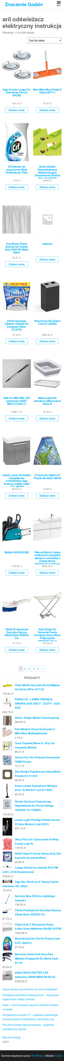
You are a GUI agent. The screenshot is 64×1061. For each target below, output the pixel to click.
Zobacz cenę (17, 110)
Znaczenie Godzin (24, 4)
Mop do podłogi (11, 1037)
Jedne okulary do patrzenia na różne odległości (30, 989)
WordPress (37, 1056)
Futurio (59, 1056)
